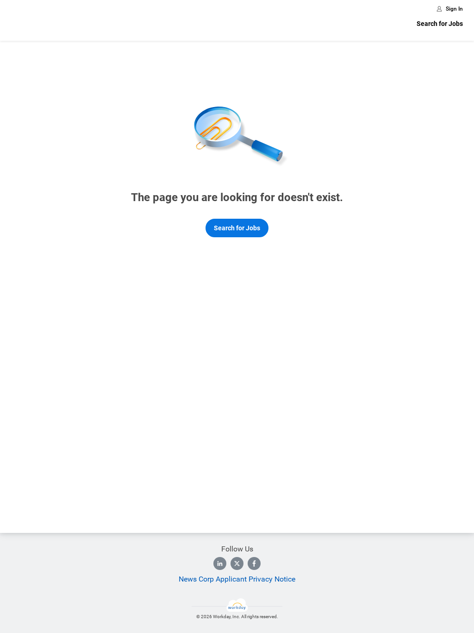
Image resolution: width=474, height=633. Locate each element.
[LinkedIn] (219, 563)
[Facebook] (254, 563)
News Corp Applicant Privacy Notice (237, 579)
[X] (237, 563)
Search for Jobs (440, 23)
